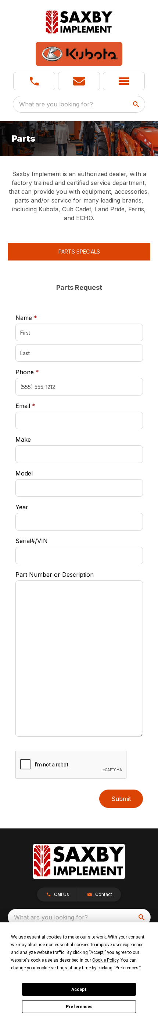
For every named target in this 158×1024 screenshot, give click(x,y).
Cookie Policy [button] (105, 960)
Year (21, 507)
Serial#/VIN (31, 540)
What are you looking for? (56, 104)
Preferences (79, 1006)
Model (24, 473)
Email (36, 405)
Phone (27, 372)
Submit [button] (121, 798)
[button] (34, 81)
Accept (79, 989)
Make (23, 439)
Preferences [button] (127, 967)
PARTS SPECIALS (79, 251)
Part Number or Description (54, 574)
